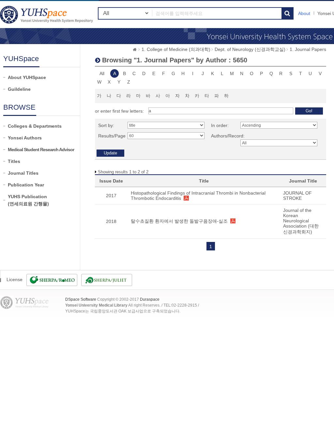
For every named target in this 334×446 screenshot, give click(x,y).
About (304, 13)
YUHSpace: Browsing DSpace (47, 14)
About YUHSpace (27, 77)
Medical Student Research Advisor (41, 149)
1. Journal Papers (308, 49)
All (101, 73)
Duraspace (149, 299)
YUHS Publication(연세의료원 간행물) (28, 200)
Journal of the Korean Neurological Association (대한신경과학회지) (301, 221)
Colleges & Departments (35, 126)
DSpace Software (80, 299)
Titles (14, 161)
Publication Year (26, 184)
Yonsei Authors (25, 137)
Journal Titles (23, 173)
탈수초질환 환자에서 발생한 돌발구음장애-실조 (179, 221)
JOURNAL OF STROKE (297, 195)
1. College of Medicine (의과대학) (176, 49)
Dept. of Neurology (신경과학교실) (250, 49)
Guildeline (19, 89)
